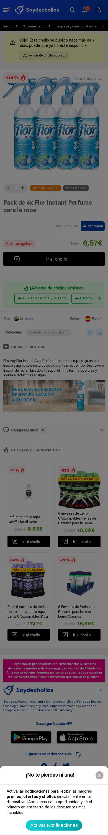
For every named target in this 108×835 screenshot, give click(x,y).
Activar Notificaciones (54, 825)
